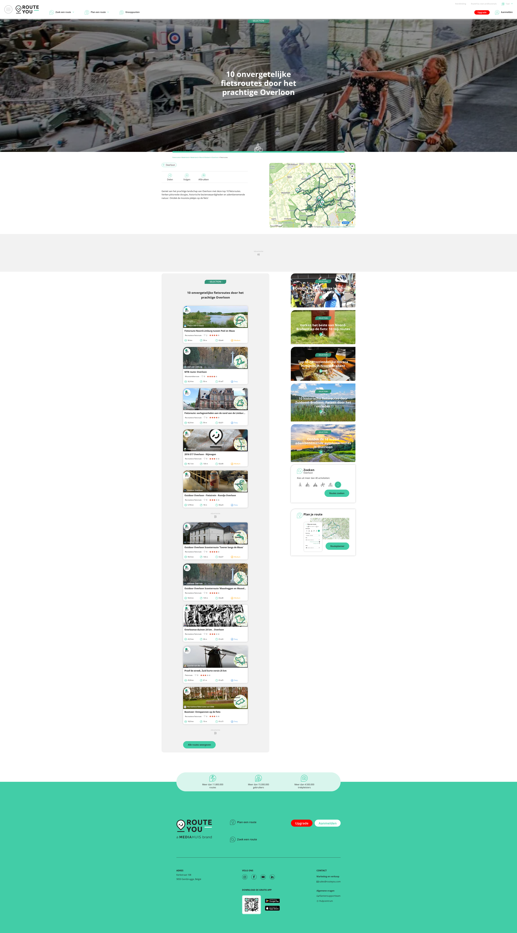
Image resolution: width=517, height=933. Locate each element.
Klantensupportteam (329, 895)
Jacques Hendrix (11, 148)
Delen (170, 179)
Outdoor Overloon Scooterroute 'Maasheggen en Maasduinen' (217, 588)
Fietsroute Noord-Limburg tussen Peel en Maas (209, 330)
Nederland (185, 157)
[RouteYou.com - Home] (27, 9)
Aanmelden (328, 823)
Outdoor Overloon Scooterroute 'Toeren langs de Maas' (213, 547)
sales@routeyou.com (330, 881)
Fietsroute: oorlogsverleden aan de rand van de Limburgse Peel (218, 413)
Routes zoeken (336, 493)
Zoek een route (247, 839)
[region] (312, 195)
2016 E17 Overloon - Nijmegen (200, 454)
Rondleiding (460, 3)
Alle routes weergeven (199, 744)
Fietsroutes (176, 157)
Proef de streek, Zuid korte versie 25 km (205, 670)
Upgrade (482, 12)
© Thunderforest (329, 227)
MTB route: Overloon (195, 371)
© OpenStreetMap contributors (345, 227)
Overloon (215, 157)
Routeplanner (337, 546)
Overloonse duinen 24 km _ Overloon (204, 629)
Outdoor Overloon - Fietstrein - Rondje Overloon (210, 495)
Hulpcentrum (326, 900)
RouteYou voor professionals (484, 3)
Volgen (186, 179)
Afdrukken (203, 179)
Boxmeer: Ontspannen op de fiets (202, 711)
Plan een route (246, 822)
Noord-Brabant (204, 157)
